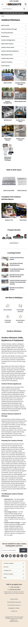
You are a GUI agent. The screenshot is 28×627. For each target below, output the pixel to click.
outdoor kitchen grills (17, 368)
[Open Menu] (2, 4)
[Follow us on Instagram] (14, 555)
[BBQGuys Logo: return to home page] (13, 4)
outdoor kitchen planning (11, 358)
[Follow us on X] (6, 555)
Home (2, 16)
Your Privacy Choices (13, 605)
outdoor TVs (22, 506)
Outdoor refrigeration (11, 389)
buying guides (21, 504)
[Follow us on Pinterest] (18, 555)
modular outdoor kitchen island (15, 456)
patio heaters (10, 508)
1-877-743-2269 (14, 1)
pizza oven (21, 377)
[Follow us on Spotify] (25, 555)
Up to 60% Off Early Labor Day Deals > (14, 13)
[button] (14, 25)
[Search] (24, 9)
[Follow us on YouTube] (10, 555)
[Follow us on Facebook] (2, 555)
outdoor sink (4, 399)
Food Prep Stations (7, 32)
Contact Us (14, 611)
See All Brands (13, 243)
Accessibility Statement (14, 602)
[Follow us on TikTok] (21, 555)
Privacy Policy (14, 599)
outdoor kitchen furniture (11, 506)
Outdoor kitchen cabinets (8, 419)
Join (23, 550)
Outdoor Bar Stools (7, 58)
